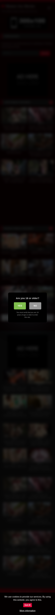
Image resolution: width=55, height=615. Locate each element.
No (35, 306)
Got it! (28, 605)
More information (28, 611)
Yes (20, 306)
